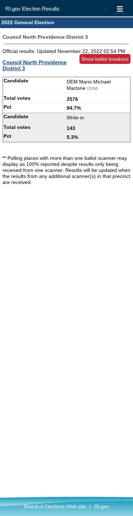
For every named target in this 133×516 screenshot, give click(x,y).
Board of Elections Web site (55, 506)
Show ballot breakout (104, 59)
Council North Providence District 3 (34, 65)
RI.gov (101, 506)
